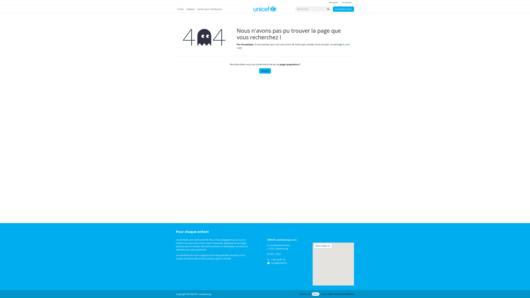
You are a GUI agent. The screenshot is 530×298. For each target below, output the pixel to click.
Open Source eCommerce (341, 294)
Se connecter (347, 2)
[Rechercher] (328, 9)
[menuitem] (180, 9)
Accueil (265, 70)
